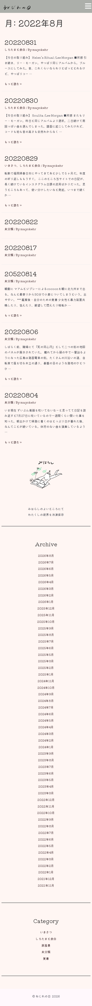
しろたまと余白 (46, 939)
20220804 (21, 394)
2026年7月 (46, 562)
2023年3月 (46, 793)
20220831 (20, 42)
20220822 (21, 221)
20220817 (20, 247)
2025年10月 (46, 621)
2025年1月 (46, 674)
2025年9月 (46, 628)
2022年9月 (46, 819)
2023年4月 (46, 786)
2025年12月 (46, 608)
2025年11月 (46, 615)
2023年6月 (46, 773)
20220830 (21, 100)
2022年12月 (46, 799)
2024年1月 (46, 747)
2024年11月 (46, 681)
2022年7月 (46, 832)
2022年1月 (46, 872)
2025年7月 (46, 641)
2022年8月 (46, 826)
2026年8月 (46, 555)
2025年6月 (46, 648)
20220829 (21, 158)
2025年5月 (46, 654)
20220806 (21, 331)
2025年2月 (46, 667)
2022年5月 (46, 846)
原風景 (46, 945)
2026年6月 (46, 568)
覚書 (46, 958)
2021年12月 (46, 879)
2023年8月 (46, 760)
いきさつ (46, 932)
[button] (88, 6)
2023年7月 (46, 766)
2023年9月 (46, 753)
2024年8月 (46, 700)
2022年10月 (46, 813)
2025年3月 (46, 661)
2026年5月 (46, 575)
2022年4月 (46, 852)
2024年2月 (46, 740)
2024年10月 (46, 687)
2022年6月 (46, 839)
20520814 (20, 273)
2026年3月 (46, 588)
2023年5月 (46, 780)
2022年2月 (46, 865)
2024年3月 (46, 733)
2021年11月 (46, 885)
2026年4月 (46, 582)
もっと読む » (13, 84)
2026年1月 (46, 601)
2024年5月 (46, 720)
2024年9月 (46, 694)
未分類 (46, 952)
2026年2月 (46, 595)
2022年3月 (46, 859)
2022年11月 (46, 806)
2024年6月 (46, 714)
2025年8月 (46, 634)
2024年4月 (46, 727)
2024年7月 (46, 707)
